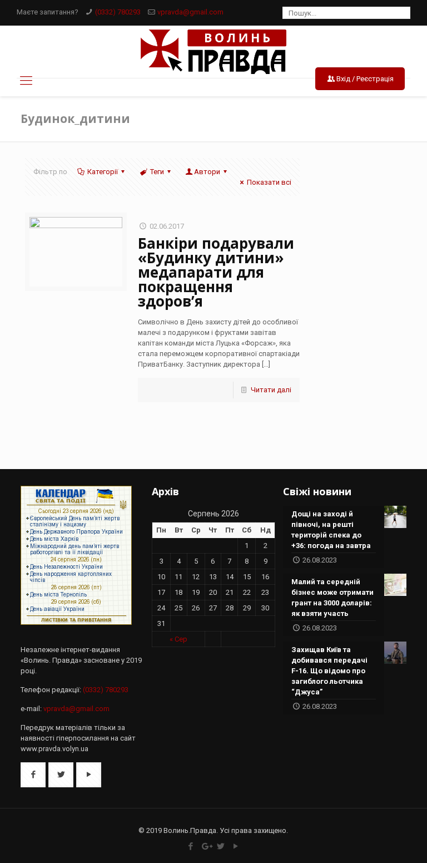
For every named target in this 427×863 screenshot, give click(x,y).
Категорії (102, 171)
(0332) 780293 (118, 12)
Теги (157, 171)
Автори (207, 171)
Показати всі (269, 182)
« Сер (178, 639)
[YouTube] (236, 846)
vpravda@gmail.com (190, 12)
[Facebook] (191, 846)
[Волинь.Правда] (213, 52)
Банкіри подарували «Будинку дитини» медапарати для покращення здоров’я (216, 272)
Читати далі (271, 390)
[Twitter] (221, 846)
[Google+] (206, 846)
